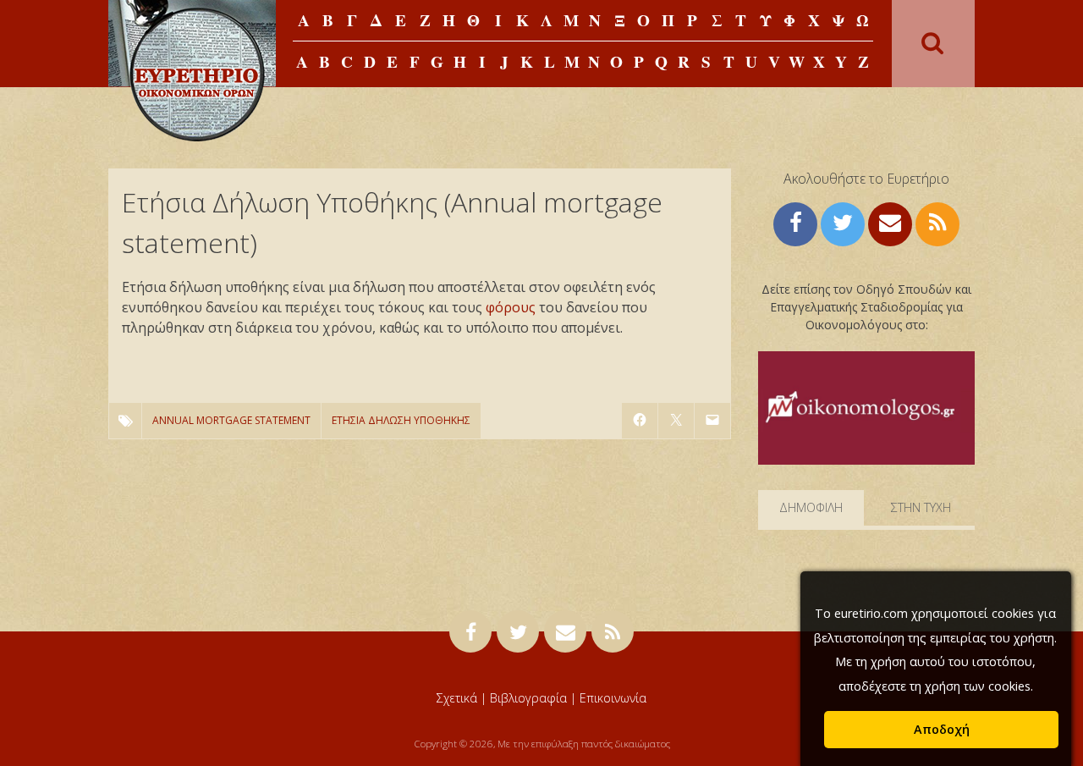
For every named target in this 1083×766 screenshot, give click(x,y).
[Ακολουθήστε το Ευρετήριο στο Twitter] (842, 222)
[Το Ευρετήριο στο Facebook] (795, 222)
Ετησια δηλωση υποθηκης (401, 420)
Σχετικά (457, 698)
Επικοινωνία (613, 698)
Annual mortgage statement (231, 420)
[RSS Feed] (937, 222)
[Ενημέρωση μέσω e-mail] (890, 222)
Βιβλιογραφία (528, 698)
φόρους (511, 307)
